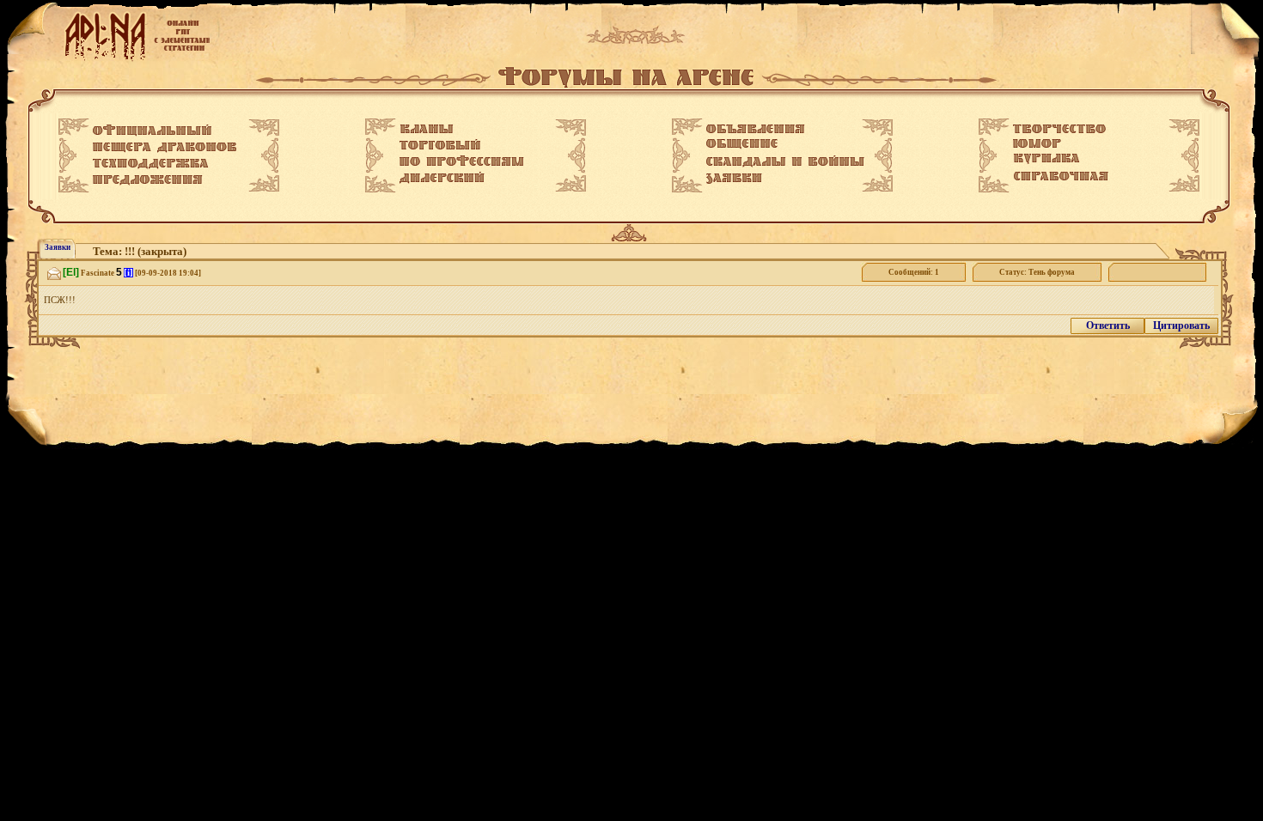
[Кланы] (427, 129)
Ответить (1108, 325)
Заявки (57, 247)
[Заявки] (734, 178)
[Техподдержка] (151, 164)
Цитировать (1181, 325)
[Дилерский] (442, 178)
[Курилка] (1046, 159)
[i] (128, 272)
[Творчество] (1059, 129)
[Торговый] (440, 144)
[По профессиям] (462, 160)
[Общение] (742, 144)
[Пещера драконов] (164, 148)
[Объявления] (755, 129)
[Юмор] (1037, 143)
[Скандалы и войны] (785, 161)
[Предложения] (148, 180)
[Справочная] (1060, 176)
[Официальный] (152, 131)
